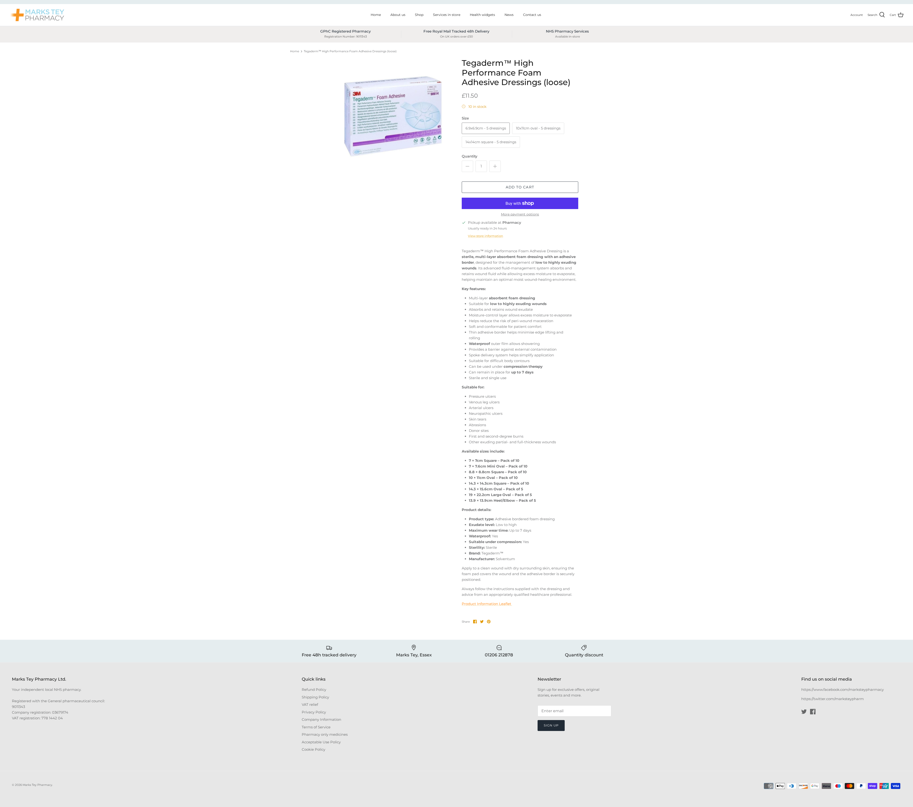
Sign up (551, 725)
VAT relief (310, 704)
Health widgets (482, 15)
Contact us (532, 15)
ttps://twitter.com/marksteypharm (834, 699)
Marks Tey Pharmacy (37, 785)
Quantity (469, 156)
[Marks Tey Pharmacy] (37, 15)
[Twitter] (804, 711)
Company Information (321, 719)
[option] (393, 116)
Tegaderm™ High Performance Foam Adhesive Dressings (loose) (350, 51)
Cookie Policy (313, 749)
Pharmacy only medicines (325, 734)
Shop (419, 15)
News (509, 15)
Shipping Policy (315, 697)
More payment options (520, 214)
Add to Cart (520, 187)
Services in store (446, 15)
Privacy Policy (314, 712)
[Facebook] (813, 711)
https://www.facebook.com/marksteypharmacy (842, 689)
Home (376, 15)
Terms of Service (316, 727)
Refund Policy (314, 689)
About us (397, 15)
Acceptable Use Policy (321, 742)
